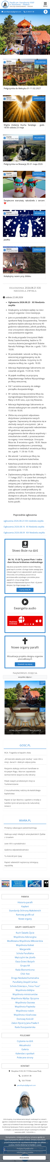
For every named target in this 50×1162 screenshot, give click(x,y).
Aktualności (25, 1045)
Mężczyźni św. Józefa (25, 957)
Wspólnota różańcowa (25, 1014)
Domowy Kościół (25, 1018)
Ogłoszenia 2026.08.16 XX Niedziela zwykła (24, 526)
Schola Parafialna (25, 953)
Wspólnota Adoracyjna (25, 936)
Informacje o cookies (25, 1152)
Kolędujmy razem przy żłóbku (17, 276)
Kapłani (25, 906)
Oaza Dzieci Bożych (25, 961)
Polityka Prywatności (25, 1148)
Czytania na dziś (25, 1041)
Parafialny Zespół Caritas (25, 982)
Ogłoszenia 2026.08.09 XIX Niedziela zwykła (24, 532)
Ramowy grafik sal (25, 914)
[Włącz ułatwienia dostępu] (47, 11)
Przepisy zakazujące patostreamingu (20, 828)
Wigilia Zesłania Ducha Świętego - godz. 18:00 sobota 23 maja (24, 126)
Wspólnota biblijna (25, 990)
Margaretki (25, 949)
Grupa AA (25, 965)
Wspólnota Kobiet (25, 945)
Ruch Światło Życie (25, 932)
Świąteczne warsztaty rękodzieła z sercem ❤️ (24, 201)
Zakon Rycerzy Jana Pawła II (25, 1023)
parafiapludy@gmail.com (12, 12)
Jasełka (7, 239)
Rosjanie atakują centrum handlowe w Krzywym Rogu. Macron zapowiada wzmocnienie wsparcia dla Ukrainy (21, 771)
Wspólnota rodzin (25, 1010)
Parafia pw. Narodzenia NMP (22, 4)
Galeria (25, 1049)
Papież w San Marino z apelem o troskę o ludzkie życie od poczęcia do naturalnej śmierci (22, 803)
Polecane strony (25, 1057)
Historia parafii (25, 902)
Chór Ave (25, 973)
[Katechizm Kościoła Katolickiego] (9, 883)
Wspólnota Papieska (25, 1006)
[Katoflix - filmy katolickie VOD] (42, 883)
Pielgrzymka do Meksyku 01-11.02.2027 (22, 88)
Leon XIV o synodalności (15, 843)
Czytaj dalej (24, 589)
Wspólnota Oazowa (25, 1002)
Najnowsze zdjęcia (25, 675)
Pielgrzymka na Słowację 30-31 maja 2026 (23, 164)
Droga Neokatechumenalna (25, 977)
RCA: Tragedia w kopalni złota (17, 753)
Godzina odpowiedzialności (16, 850)
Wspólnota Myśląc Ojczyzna (25, 998)
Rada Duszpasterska (25, 1027)
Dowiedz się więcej (25, 664)
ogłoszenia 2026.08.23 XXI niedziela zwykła (25, 289)
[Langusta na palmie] (26, 883)
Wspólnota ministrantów (25, 994)
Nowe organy (25, 918)
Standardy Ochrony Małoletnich (25, 910)
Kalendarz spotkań (25, 1053)
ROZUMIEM (24, 1157)
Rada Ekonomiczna (25, 969)
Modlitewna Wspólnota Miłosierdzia (25, 940)
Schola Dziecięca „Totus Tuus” (25, 986)
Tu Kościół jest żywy (13, 856)
